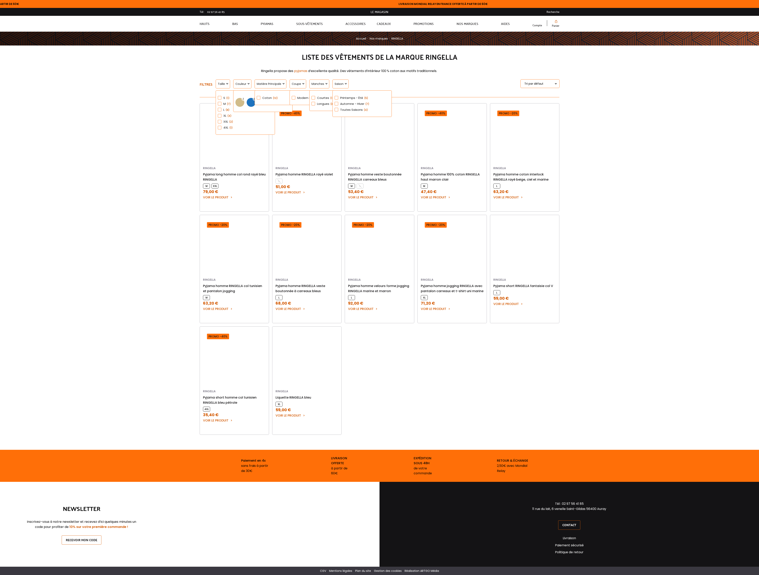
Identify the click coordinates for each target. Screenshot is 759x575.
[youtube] (574, 515)
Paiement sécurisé (569, 545)
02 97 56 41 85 (216, 12)
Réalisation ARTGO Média (422, 571)
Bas (235, 24)
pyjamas (300, 71)
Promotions (423, 24)
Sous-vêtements (309, 24)
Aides (505, 24)
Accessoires (356, 24)
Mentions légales (340, 571)
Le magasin (379, 11)
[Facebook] (564, 515)
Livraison (569, 538)
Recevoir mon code (81, 540)
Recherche (553, 12)
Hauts (205, 24)
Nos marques (467, 24)
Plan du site (363, 571)
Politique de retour (569, 552)
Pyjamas (267, 24)
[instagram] (569, 515)
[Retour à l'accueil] (371, 24)
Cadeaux (384, 24)
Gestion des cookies (388, 571)
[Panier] (555, 21)
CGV (323, 571)
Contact (569, 525)
